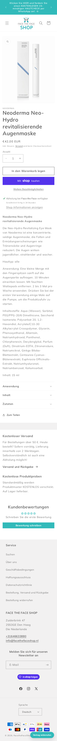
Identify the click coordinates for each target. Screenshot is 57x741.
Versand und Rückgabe (18, 466)
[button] (7, 23)
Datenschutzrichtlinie (19, 584)
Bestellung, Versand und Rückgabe (27, 592)
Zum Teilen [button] (13, 414)
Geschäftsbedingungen (20, 569)
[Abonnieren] (47, 665)
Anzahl (6, 151)
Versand (19, 146)
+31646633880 (16, 636)
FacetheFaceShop (23, 735)
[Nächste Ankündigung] (51, 7)
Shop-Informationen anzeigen (24, 207)
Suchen (10, 554)
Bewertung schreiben (29, 525)
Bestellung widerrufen (19, 600)
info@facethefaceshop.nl (22, 640)
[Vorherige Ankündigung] (6, 7)
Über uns (11, 562)
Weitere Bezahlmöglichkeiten (28, 189)
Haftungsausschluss (18, 577)
